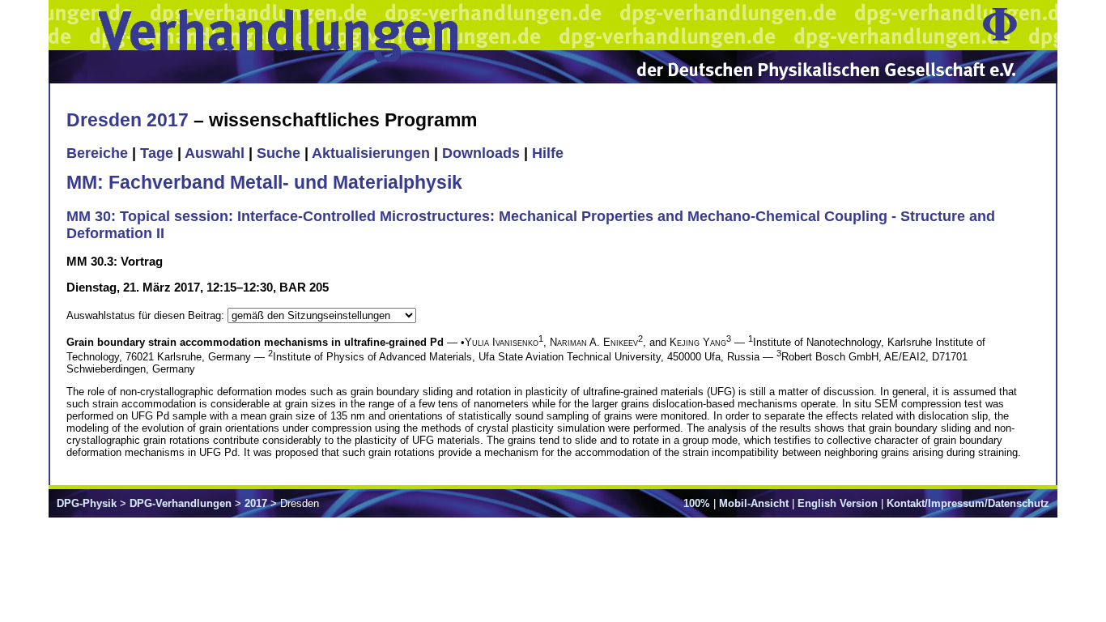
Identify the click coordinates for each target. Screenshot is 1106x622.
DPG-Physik (87, 503)
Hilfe (548, 153)
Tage (156, 153)
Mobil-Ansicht (754, 503)
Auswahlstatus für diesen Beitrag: (147, 315)
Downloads (481, 153)
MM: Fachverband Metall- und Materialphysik (264, 182)
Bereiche (97, 153)
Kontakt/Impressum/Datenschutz (968, 503)
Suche (278, 153)
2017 (256, 503)
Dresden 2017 (127, 119)
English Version (838, 503)
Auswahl (215, 153)
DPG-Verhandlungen (181, 503)
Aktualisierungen (371, 153)
